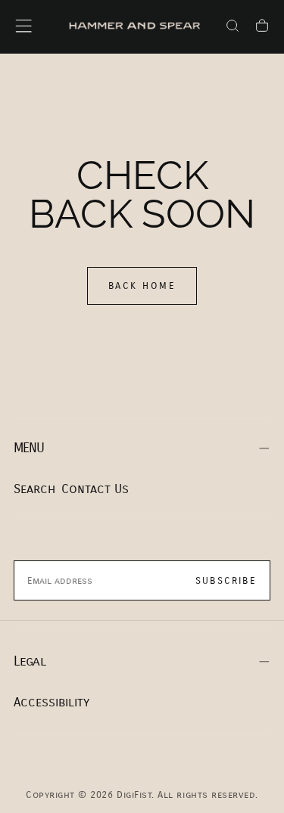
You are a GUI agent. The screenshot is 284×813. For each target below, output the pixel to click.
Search (34, 489)
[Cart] (262, 28)
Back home (142, 285)
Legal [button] (29, 661)
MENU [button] (29, 448)
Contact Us (95, 489)
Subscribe (226, 581)
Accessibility (51, 702)
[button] (23, 26)
